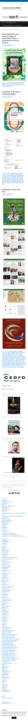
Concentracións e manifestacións (9, 534)
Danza (3, 546)
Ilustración (4, 584)
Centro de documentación (7, 698)
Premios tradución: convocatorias (9, 656)
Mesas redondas (5, 606)
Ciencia (3, 528)
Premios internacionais (7, 643)
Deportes (4, 548)
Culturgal (4, 543)
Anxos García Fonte (6, 176)
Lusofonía (4, 601)
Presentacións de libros (7, 663)
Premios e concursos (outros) (8, 634)
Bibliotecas (4, 523)
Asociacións (4, 517)
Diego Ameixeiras (11, 359)
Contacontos (4, 540)
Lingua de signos (5, 598)
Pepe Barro (9, 364)
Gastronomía (5, 578)
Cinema (3, 530)
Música (3, 607)
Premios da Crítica (6, 633)
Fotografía (4, 576)
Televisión (4, 678)
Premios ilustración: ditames (8, 641)
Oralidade (12, 174)
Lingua (3, 597)
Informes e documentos (7, 587)
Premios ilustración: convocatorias (9, 640)
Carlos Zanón (10, 357)
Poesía (3, 623)
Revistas (4, 668)
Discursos (4, 553)
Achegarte (4, 500)
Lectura (3, 596)
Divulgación (4, 554)
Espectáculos (5, 567)
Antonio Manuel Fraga (10, 355)
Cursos (3, 544)
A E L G (3, 696)
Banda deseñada (5, 521)
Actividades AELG (6, 501)
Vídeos (3, 687)
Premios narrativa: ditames (7, 648)
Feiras (3, 571)
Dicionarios (4, 551)
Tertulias (4, 681)
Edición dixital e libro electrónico (9, 557)
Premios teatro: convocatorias (8, 653)
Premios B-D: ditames (6, 631)
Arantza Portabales (6, 356)
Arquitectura (4, 510)
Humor (3, 583)
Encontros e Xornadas (6, 558)
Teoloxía (4, 680)
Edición (3, 556)
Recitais (3, 666)
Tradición (4, 684)
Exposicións (4, 570)
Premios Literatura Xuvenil (7, 646)
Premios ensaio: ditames (7, 637)
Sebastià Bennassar (6, 365)
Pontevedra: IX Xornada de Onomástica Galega (11, 93)
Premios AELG (5, 628)
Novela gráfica (5, 611)
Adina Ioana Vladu (9, 175)
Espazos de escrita (6, 566)
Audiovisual (9, 82)
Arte (8, 351)
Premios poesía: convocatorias (8, 650)
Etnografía (4, 568)
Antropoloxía (5, 507)
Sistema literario (5, 671)
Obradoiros (8, 352)
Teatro (3, 676)
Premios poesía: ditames (7, 651)
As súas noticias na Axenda (7, 25)
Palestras (4, 617)
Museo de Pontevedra (12, 180)
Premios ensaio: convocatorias (8, 636)
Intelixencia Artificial (6, 590)
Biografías (4, 524)
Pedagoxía (4, 618)
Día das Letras (5, 550)
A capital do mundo (10, 353)
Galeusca (4, 577)
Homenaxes (4, 581)
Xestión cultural (5, 690)
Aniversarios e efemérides (7, 506)
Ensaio (3, 560)
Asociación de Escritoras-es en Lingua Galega (12, 516)
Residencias (4, 667)
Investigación (5, 594)
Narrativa (4, 352)
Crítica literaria (5, 541)
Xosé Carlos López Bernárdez (11, 367)
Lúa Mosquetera (8, 363)
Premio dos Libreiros (6, 627)
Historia (3, 580)
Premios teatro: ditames (7, 654)
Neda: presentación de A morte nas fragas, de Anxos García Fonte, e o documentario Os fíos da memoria (10, 38)
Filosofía (4, 574)
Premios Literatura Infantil (7, 644)
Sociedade (4, 673)
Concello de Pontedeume (10, 358)
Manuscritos (4, 603)
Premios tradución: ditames (8, 657)
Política (3, 626)
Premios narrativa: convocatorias (9, 647)
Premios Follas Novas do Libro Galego (10, 638)
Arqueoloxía (4, 508)
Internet (3, 593)
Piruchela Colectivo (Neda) (7, 86)
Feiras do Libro (5, 573)
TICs (3, 683)
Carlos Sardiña (7, 85)
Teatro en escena (5, 677)
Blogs (3, 526)
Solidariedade (5, 674)
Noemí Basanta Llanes (6, 181)
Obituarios (4, 613)
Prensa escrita (5, 661)
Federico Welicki (8, 362)
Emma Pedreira (10, 361)
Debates (8, 173)
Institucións (4, 588)
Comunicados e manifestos (8, 533)
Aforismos (4, 503)
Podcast (4, 621)
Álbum (3, 504)
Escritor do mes (5, 564)
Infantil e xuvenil (5, 586)
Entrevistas (4, 563)
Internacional (5, 591)
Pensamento (4, 620)
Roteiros (4, 670)
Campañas (4, 527)
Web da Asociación (18, 25)
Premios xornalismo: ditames (8, 660)
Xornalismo (4, 691)
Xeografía (4, 688)
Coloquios (11, 351)
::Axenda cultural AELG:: (11, 8)
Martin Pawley (5, 180)
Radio (3, 664)
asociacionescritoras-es (7, 46)
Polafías (4, 624)
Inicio (3, 22)
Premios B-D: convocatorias (8, 630)
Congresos (4, 538)
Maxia (3, 604)
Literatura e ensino (5, 174)
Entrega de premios (6, 561)
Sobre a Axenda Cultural (10, 22)
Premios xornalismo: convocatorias (9, 658)
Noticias (4, 610)
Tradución (4, 686)
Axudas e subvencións (7, 520)
